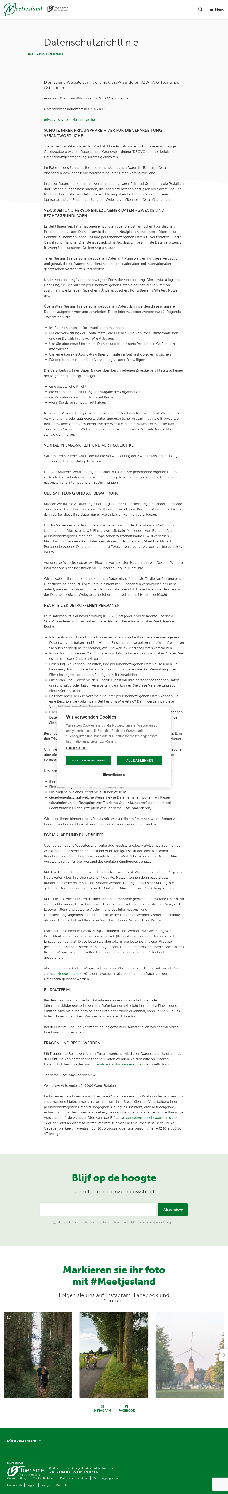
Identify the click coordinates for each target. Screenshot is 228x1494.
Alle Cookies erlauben (88, 760)
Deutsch (61, 1485)
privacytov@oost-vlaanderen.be (69, 119)
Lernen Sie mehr (76, 747)
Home (29, 53)
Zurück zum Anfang (21, 1441)
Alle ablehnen (139, 760)
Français (46, 1485)
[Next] (222, 1355)
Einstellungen (114, 774)
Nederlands (14, 1485)
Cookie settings (17, 1478)
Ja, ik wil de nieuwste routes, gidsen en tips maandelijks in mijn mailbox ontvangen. (116, 1222)
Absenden (172, 1209)
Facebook (126, 1411)
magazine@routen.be (66, 973)
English (31, 1485)
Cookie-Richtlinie (44, 1478)
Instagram (102, 1411)
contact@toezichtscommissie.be (152, 1117)
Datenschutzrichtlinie (50, 53)
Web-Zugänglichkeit (106, 1478)
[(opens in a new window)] (38, 1355)
